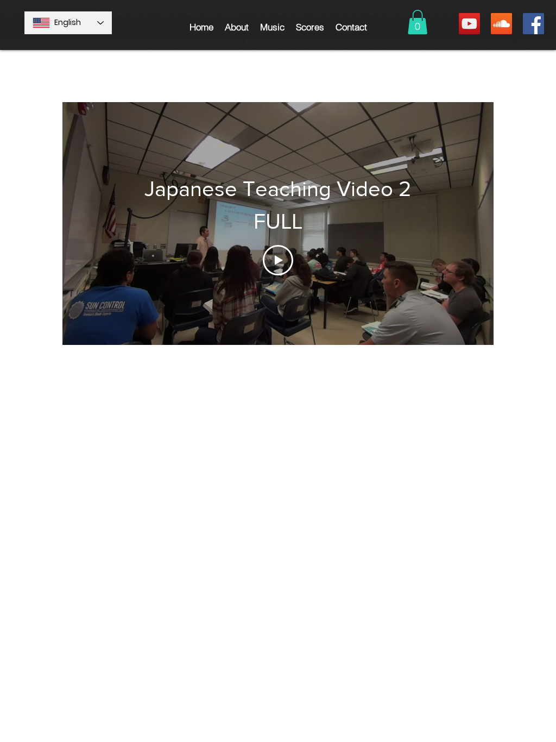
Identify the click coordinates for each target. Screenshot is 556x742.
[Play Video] (278, 260)
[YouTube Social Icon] (469, 23)
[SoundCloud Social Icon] (501, 23)
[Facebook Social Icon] (533, 23)
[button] (236, 27)
